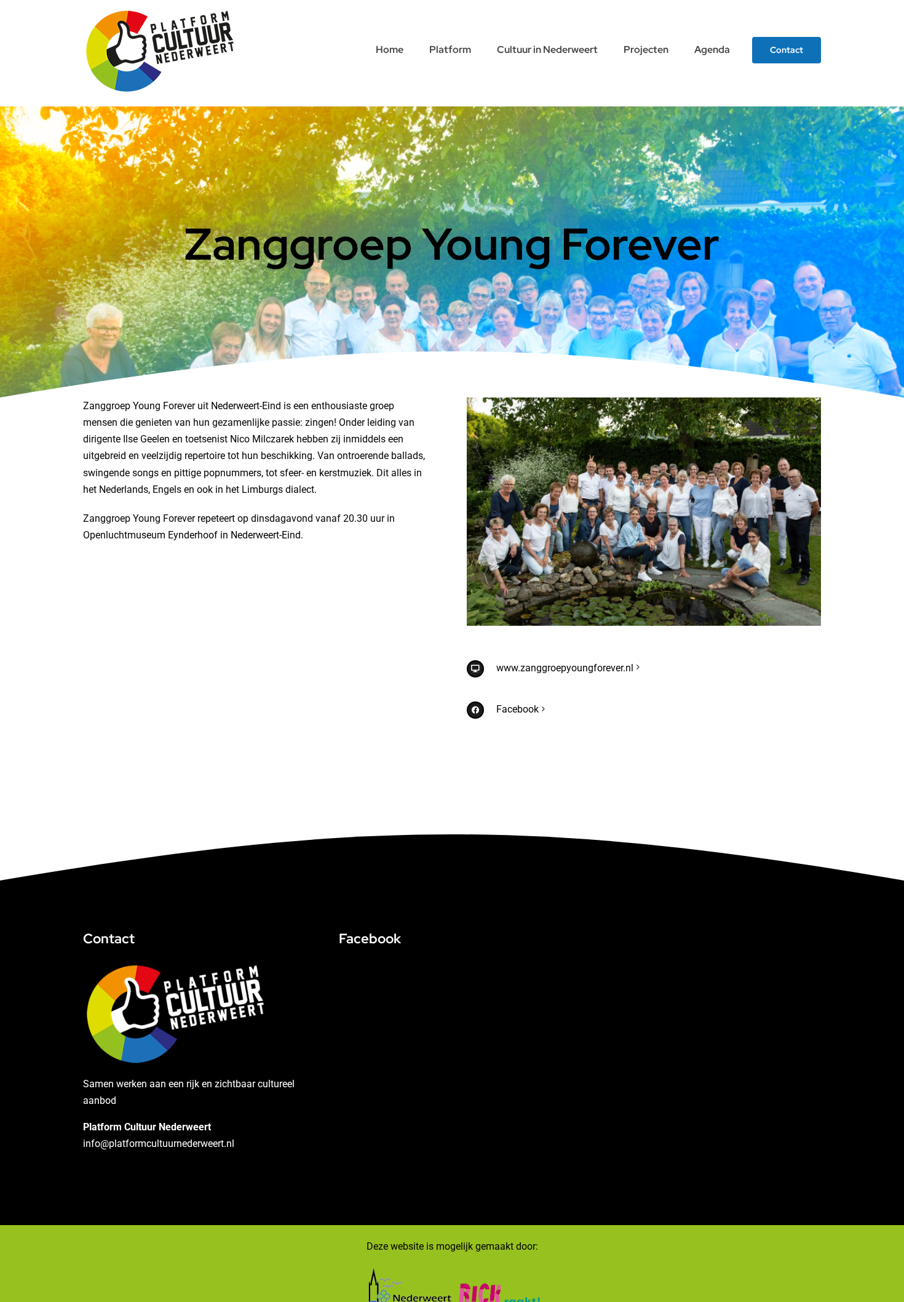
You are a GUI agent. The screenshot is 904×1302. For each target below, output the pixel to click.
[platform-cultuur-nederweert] (160, 11)
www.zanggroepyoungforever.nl (564, 668)
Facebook (517, 709)
